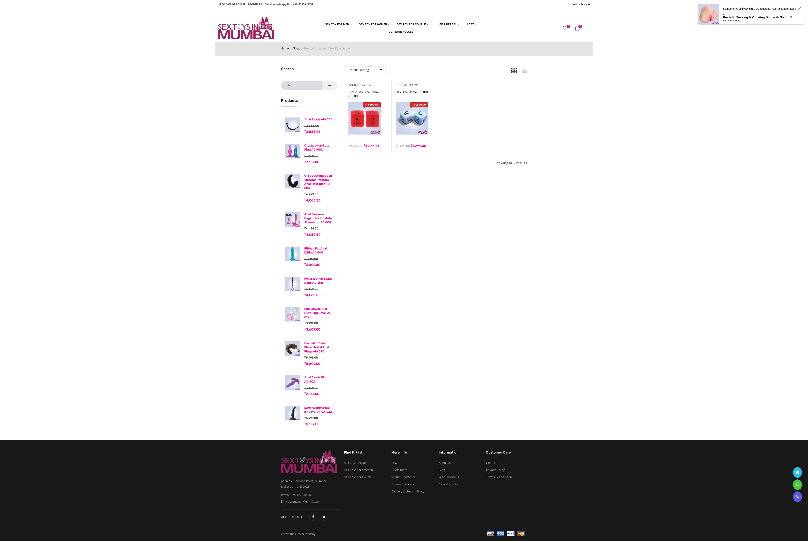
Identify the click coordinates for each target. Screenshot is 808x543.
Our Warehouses (401, 31)
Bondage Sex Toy (359, 85)
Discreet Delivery (403, 484)
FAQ (394, 463)
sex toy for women (373, 24)
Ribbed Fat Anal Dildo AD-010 (315, 251)
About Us (445, 463)
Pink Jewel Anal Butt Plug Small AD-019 (318, 313)
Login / (576, 4)
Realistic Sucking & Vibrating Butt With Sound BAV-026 (759, 17)
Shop (296, 48)
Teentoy (309, 534)
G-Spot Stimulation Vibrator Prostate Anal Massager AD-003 (318, 182)
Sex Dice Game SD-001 (412, 92)
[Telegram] (797, 472)
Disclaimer (398, 470)
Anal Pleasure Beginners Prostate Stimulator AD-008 (318, 218)
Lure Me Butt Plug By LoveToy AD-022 (318, 410)
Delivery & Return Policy (407, 491)
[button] (577, 29)
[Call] (797, 496)
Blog (442, 470)
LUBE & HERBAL (447, 24)
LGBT (471, 24)
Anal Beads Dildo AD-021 (316, 379)
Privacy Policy (495, 470)
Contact (491, 463)
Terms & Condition (499, 477)
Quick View (364, 128)
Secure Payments (403, 477)
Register (585, 4)
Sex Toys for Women (358, 470)
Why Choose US (450, 477)
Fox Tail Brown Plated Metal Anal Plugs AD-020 (316, 347)
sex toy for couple (412, 24)
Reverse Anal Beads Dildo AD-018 (318, 281)
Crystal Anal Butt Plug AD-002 (316, 148)
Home (285, 48)
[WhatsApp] (797, 484)
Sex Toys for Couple (358, 477)
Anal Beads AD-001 (318, 119)
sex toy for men (337, 24)
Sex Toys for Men (356, 463)
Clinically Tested (449, 484)
